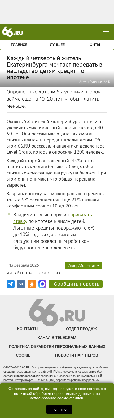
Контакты (27, 329)
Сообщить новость (76, 284)
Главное (19, 44)
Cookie (23, 355)
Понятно (59, 409)
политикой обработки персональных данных (52, 394)
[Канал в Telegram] (11, 284)
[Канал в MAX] (42, 284)
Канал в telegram (57, 337)
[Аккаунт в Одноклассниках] (32, 284)
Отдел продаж (81, 329)
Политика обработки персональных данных (57, 346)
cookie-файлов (70, 398)
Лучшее (57, 44)
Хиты (95, 44)
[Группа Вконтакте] (21, 284)
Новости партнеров (76, 355)
